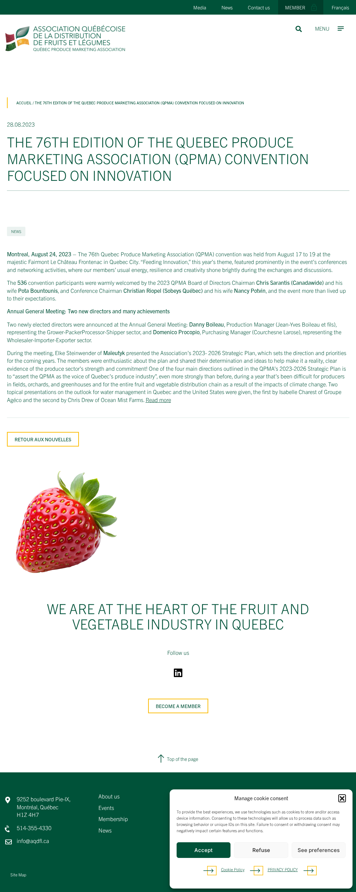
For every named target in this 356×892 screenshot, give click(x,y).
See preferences (319, 850)
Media (199, 7)
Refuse (261, 850)
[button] (342, 798)
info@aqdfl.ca (33, 840)
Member (295, 7)
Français (340, 7)
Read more (158, 399)
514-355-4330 (34, 827)
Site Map (18, 874)
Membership (113, 819)
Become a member (178, 706)
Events (106, 808)
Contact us (259, 7)
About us (109, 796)
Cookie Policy (232, 869)
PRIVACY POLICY (283, 869)
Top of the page (182, 759)
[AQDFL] (65, 48)
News (227, 7)
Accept (203, 850)
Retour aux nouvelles (43, 439)
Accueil (24, 102)
